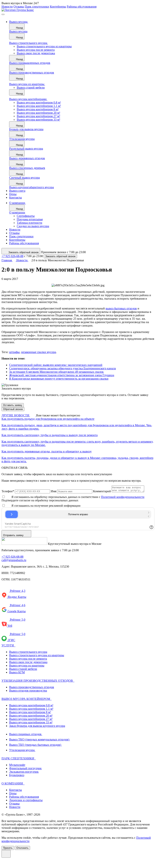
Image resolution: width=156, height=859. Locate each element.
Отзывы (19, 6)
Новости (7, 6)
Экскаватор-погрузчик (24, 771)
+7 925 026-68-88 (12, 256)
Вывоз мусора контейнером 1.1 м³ (31, 708)
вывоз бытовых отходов (121, 308)
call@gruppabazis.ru (14, 560)
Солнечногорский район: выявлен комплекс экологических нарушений (55, 365)
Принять (8, 847)
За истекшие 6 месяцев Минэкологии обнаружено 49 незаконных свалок (56, 371)
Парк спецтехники (37, 6)
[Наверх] (6, 854)
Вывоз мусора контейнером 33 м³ (31, 722)
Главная (7, 260)
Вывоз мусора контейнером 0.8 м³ (31, 705)
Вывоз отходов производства (28, 690)
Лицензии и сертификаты (26, 800)
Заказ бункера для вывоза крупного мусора (37, 725)
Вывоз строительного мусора (28, 651)
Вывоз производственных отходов (31, 687)
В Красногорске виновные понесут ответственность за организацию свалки (58, 378)
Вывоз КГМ (17, 672)
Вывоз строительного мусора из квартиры (36, 655)
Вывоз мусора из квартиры (26, 665)
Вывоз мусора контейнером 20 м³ (31, 715)
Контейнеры (58, 6)
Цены (13, 793)
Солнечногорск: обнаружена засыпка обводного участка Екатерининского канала (62, 368)
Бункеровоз (16, 775)
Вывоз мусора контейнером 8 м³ (30, 712)
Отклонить (22, 847)
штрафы (14, 352)
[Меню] (3, 14)
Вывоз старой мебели (23, 669)
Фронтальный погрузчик (25, 768)
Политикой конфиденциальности (122, 497)
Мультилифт (17, 764)
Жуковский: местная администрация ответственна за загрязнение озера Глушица (61, 375)
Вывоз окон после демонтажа (28, 662)
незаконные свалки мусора (38, 352)
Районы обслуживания (81, 6)
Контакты (15, 789)
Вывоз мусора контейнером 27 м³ (31, 719)
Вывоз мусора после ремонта (28, 658)
